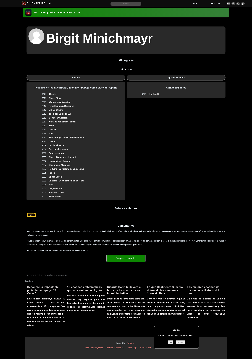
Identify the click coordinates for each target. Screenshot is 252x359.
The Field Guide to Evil (60, 114)
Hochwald (154, 94)
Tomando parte (56, 192)
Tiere (51, 126)
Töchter (53, 94)
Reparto (76, 77)
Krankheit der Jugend (59, 161)
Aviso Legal (132, 348)
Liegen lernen (55, 188)
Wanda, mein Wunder (59, 102)
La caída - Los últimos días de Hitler (66, 181)
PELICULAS (215, 4)
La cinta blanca (56, 145)
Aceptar (180, 342)
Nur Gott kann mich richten (62, 122)
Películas (130, 343)
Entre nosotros (56, 153)
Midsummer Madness (59, 165)
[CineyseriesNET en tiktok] (243, 4)
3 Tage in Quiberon (58, 118)
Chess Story (55, 98)
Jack (51, 133)
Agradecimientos (176, 77)
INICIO (195, 4)
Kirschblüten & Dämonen (61, 106)
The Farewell (55, 196)
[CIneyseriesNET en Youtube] (228, 4)
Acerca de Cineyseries (94, 348)
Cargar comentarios (126, 258)
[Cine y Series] (36, 5)
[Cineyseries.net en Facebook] (233, 4)
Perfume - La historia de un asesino (66, 169)
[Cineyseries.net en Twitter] (238, 4)
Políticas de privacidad (115, 348)
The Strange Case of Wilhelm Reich (66, 137)
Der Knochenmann (58, 149)
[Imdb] (31, 214)
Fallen (52, 173)
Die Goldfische (56, 110)
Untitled (53, 129)
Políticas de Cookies (148, 348)
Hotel (51, 185)
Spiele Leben (55, 177)
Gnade (52, 141)
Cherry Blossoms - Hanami (62, 157)
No (171, 342)
